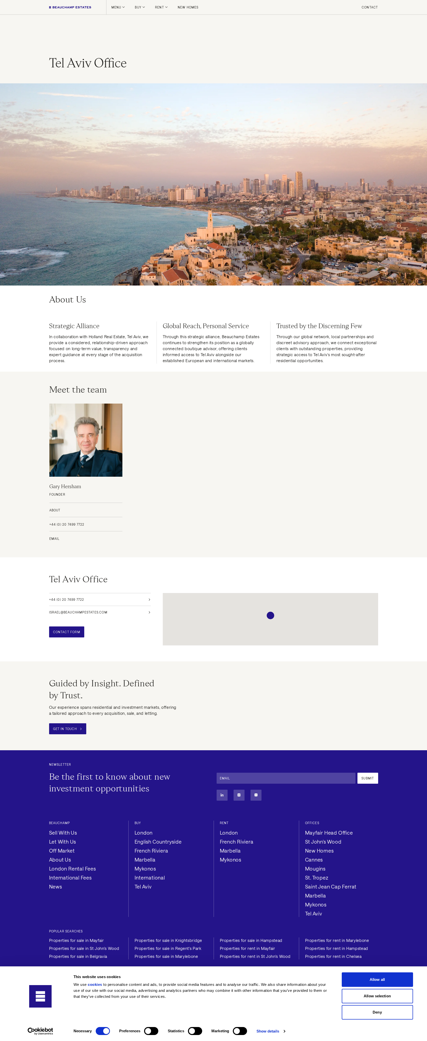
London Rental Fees (72, 869)
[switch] (151, 1031)
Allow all (377, 979)
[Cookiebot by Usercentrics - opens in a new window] (40, 1031)
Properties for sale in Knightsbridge (168, 940)
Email (54, 538)
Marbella (145, 860)
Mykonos (145, 869)
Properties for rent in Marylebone (337, 940)
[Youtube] (256, 795)
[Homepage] (70, 7)
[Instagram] (239, 795)
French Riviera (151, 851)
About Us (60, 860)
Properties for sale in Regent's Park (168, 948)
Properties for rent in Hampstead (336, 948)
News (55, 887)
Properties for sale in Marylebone (166, 956)
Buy (138, 7)
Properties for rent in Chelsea (333, 956)
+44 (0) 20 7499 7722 (67, 524)
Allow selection (377, 996)
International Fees (70, 878)
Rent (159, 7)
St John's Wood (323, 842)
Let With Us (62, 842)
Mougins (315, 869)
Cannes (314, 860)
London (144, 833)
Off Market (62, 851)
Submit (367, 778)
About (55, 510)
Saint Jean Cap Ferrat (331, 887)
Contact (370, 7)
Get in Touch (65, 729)
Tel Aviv (143, 887)
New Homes (188, 7)
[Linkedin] (222, 795)
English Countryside (158, 842)
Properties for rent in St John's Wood (255, 956)
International (150, 878)
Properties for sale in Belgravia (78, 956)
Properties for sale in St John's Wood (84, 948)
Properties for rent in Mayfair (247, 948)
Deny (377, 1012)
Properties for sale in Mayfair (76, 940)
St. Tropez (316, 878)
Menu (116, 7)
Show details (267, 1031)
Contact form (66, 632)
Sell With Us (63, 833)
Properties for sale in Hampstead (251, 940)
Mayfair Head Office (329, 833)
